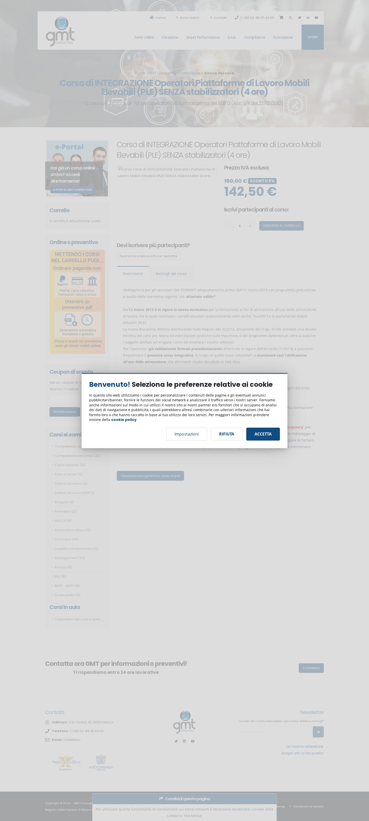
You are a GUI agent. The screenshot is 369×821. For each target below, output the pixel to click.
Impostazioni (186, 434)
